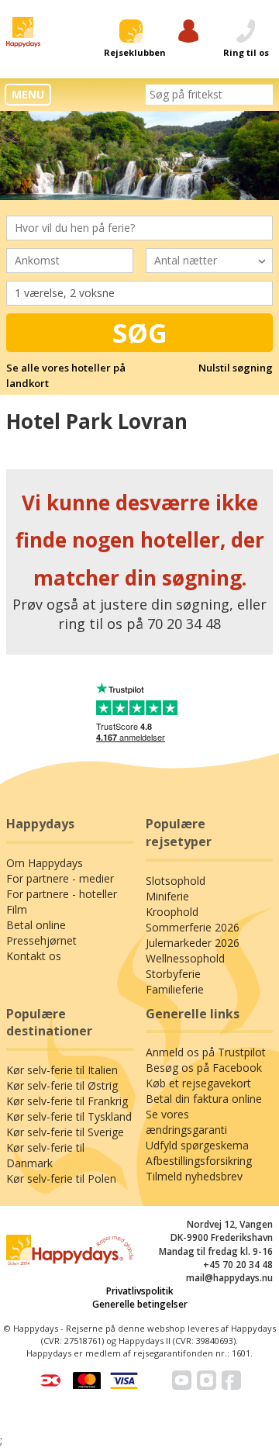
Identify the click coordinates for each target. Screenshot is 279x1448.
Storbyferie (173, 973)
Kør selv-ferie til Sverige (65, 1132)
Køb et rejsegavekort (198, 1083)
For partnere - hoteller (61, 893)
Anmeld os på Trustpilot (206, 1052)
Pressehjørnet (41, 940)
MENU (28, 94)
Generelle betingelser (140, 1304)
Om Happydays (44, 862)
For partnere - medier (60, 878)
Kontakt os (33, 956)
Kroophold (172, 911)
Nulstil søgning (235, 368)
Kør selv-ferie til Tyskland (69, 1116)
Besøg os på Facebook (204, 1067)
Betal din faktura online (204, 1098)
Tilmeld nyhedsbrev (194, 1176)
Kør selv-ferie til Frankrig (67, 1101)
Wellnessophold (185, 958)
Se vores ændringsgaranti (186, 1122)
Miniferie (167, 896)
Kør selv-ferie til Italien (62, 1070)
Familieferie (175, 989)
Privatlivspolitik (140, 1291)
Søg (139, 333)
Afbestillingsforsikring (199, 1160)
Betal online (36, 925)
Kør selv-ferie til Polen (61, 1178)
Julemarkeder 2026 (192, 942)
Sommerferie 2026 (192, 927)
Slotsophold (175, 880)
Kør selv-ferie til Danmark (45, 1155)
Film (16, 909)
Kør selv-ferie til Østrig (62, 1085)
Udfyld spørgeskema (197, 1145)
